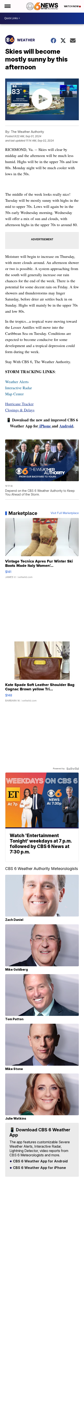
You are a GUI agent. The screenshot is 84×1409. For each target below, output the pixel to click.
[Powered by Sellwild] (72, 768)
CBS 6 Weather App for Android (40, 1161)
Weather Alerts (17, 381)
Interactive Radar (18, 387)
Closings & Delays (19, 409)
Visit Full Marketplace (65, 513)
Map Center (14, 393)
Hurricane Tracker (19, 403)
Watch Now (71, 6)
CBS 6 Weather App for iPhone (39, 1168)
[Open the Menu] (7, 6)
